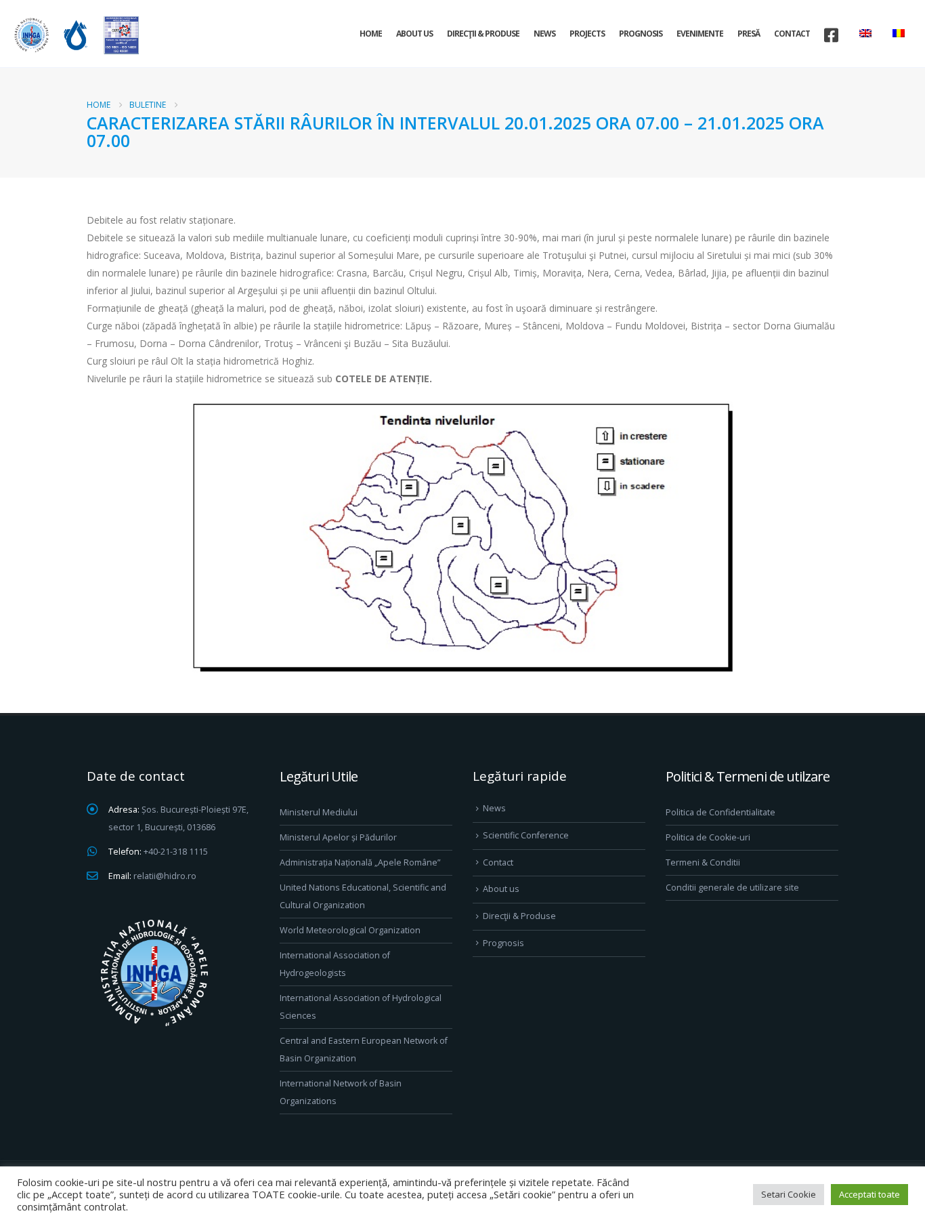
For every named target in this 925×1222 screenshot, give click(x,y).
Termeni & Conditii (703, 862)
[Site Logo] (74, 35)
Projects (587, 33)
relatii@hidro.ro (164, 876)
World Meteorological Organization (350, 930)
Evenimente (699, 33)
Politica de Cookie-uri (708, 837)
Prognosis (640, 33)
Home (371, 33)
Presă (748, 33)
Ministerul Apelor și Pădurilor (338, 837)
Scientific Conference (526, 835)
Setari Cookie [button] (788, 1194)
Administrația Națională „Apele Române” (360, 862)
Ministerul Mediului (319, 812)
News (544, 33)
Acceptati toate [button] (869, 1194)
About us (414, 33)
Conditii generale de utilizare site (732, 887)
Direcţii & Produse (483, 33)
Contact (792, 33)
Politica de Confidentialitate (720, 812)
